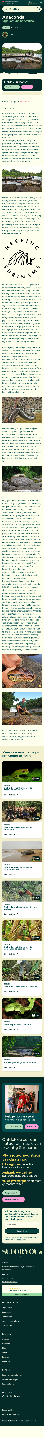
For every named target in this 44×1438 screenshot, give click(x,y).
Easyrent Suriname (9, 1384)
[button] (41, 2)
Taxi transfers (7, 1325)
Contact (5, 1352)
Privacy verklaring (8, 1410)
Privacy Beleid (21, 1240)
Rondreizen (6, 1312)
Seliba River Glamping (10, 1379)
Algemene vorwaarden (10, 1414)
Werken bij (6, 1361)
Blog (4, 1348)
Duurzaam (6, 1343)
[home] (12, 8)
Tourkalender (7, 1317)
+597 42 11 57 (8, 1278)
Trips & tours (7, 1308)
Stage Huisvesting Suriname (12, 1375)
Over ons (5, 1339)
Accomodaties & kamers (11, 1321)
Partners (5, 1357)
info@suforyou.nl (9, 1281)
